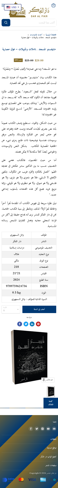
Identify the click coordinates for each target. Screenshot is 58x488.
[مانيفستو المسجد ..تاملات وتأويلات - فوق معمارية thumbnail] (50, 391)
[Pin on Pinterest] (38, 324)
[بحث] (6, 22)
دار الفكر (17, 241)
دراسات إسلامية (17, 247)
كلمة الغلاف (50, 403)
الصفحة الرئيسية (51, 35)
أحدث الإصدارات (36, 35)
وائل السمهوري (17, 235)
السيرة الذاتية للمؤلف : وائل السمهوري (29, 299)
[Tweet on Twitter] (26, 324)
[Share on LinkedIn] (32, 324)
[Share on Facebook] (19, 324)
